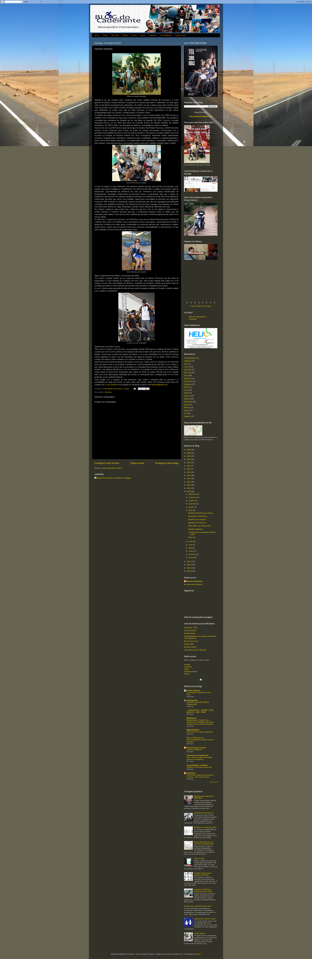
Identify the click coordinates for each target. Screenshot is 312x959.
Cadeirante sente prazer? (204, 813)
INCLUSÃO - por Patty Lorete (199, 526)
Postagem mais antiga (167, 463)
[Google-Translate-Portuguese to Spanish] (214, 304)
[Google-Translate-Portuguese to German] (195, 304)
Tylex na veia (199, 858)
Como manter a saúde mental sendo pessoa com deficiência (199, 758)
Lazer (143, 35)
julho (191, 510)
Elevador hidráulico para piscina (200, 513)
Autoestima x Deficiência (197, 516)
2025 (189, 453)
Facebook (188, 667)
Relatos (187, 407)
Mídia (186, 393)
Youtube (187, 665)
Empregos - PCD (190, 627)
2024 (189, 456)
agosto (191, 507)
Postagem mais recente (106, 463)
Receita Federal (190, 647)
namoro (187, 396)
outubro (192, 501)
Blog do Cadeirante (194, 581)
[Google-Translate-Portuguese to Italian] (199, 304)
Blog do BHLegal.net (195, 738)
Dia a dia (187, 373)
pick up (187, 405)
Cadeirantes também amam (205, 919)
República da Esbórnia (197, 523)
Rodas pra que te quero (196, 748)
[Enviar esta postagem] (134, 389)
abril (190, 548)
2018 (189, 475)
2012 (189, 561)
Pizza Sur (191, 537)
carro (186, 364)
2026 (189, 450)
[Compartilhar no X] (143, 389)
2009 (189, 571)
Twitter (186, 669)
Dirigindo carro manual (197, 519)
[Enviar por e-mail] (139, 389)
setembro (192, 504)
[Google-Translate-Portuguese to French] (191, 304)
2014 (189, 488)
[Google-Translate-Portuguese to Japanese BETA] (203, 304)
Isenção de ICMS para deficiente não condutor (203, 890)
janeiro (191, 557)
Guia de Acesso (190, 630)
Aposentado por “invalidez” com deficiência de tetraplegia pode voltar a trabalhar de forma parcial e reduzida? (200, 722)
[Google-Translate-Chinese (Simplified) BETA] (187, 304)
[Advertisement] (202, 279)
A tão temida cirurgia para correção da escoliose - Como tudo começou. (200, 776)
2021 (189, 466)
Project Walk (189, 644)
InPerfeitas (191, 773)
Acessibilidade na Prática (197, 765)
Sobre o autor (180, 35)
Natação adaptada (195, 529)
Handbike (187, 384)
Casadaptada (192, 700)
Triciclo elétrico (199, 933)
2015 (189, 485)
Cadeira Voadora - (194, 690)
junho (191, 541)
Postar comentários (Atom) (111, 468)
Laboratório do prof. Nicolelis (195, 650)
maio (191, 545)
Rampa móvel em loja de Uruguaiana (200, 732)
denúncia (187, 370)
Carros (134, 35)
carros (186, 367)
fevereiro (192, 554)
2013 (189, 491)
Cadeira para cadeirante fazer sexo (197, 906)
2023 (189, 459)
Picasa (186, 674)
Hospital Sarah (189, 633)
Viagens (187, 416)
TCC (186, 413)
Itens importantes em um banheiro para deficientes (204, 843)
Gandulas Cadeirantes (194, 749)
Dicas (105, 35)
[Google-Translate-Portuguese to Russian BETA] (211, 304)
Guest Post (188, 381)
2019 (189, 472)
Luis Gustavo (111, 385)
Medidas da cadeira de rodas (205, 827)
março (191, 551)
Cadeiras (152, 35)
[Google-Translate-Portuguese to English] (207, 304)
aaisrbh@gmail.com (159, 385)
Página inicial (137, 463)
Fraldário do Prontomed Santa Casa (199, 767)
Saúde (125, 35)
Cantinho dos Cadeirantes (197, 755)
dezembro (193, 494)
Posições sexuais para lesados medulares (202, 874)
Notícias (187, 399)
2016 (189, 482)
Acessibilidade (165, 35)
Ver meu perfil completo (193, 584)
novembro (193, 497)
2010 (189, 568)
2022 (189, 463)
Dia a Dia (115, 35)
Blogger (198, 954)
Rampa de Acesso (191, 641)
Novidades (188, 402)
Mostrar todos (214, 782)
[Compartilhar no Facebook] (146, 389)
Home (96, 35)
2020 (189, 469)
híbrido (186, 387)
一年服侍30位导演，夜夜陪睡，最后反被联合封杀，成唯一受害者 (200, 711)
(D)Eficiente (191, 718)
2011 (189, 565)
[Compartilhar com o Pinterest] (148, 389)
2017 (189, 479)
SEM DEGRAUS (193, 730)
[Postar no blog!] (141, 389)
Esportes (108, 392)
